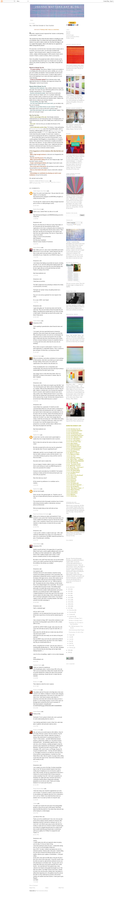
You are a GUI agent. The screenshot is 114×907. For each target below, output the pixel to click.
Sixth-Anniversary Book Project (76, 630)
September (72, 616)
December (71, 610)
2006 (69, 650)
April (70, 643)
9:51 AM (35, 707)
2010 (69, 602)
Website (68, 33)
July (70, 637)
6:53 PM (35, 540)
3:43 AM (35, 678)
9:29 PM (35, 565)
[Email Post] (50, 180)
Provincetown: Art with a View (76, 632)
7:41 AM (35, 882)
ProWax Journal (70, 38)
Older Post (61, 887)
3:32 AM (35, 275)
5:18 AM (35, 799)
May (70, 641)
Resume (68, 31)
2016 (69, 589)
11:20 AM (36, 352)
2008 (69, 606)
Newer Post (32, 887)
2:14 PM (35, 510)
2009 (69, 604)
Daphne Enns (36, 435)
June (70, 639)
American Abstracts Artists (72, 36)
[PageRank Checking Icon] (70, 659)
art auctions (36, 182)
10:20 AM (36, 602)
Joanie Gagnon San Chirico (39, 191)
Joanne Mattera (37, 247)
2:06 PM (35, 485)
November (71, 612)
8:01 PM (35, 661)
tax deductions (36, 183)
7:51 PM (35, 257)
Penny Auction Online (38, 788)
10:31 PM (36, 834)
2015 (69, 591)
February (71, 647)
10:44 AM (36, 205)
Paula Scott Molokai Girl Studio (40, 514)
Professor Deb (36, 689)
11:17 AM (36, 686)
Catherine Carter (37, 356)
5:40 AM (35, 431)
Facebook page (70, 35)
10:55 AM (36, 317)
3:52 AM (35, 379)
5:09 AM (35, 401)
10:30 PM (36, 527)
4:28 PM (35, 244)
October (71, 614)
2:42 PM (35, 726)
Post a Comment (33, 885)
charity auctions (45, 182)
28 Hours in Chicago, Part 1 (75, 618)
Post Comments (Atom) (42, 890)
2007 (69, 608)
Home (31, 20)
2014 (69, 593)
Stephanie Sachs (37, 665)
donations (53, 182)
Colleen (35, 803)
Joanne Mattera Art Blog (57, 7)
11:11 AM (35, 784)
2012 (69, 597)
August (71, 635)
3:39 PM (35, 761)
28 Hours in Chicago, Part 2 (75, 620)
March (71, 645)
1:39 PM (35, 218)
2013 (69, 595)
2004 (69, 652)
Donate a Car (36, 681)
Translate (78, 224)
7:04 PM (35, 302)
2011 (69, 599)
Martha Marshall (37, 209)
